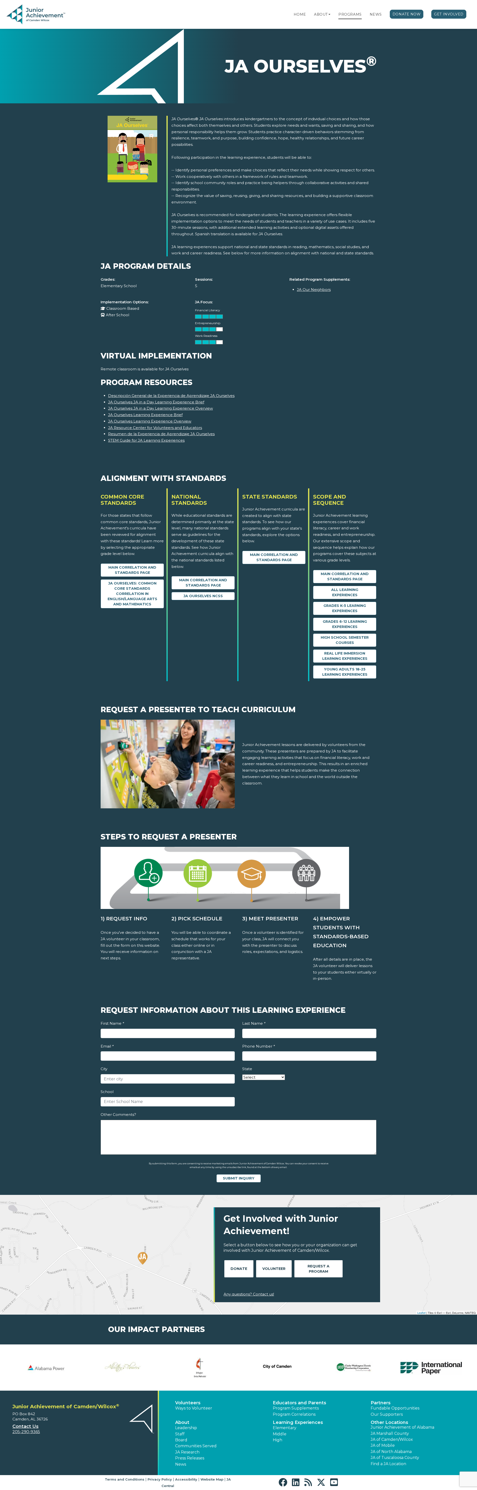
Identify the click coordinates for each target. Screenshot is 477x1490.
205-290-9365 (26, 1431)
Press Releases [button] (189, 1458)
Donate (239, 1268)
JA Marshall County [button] (390, 1433)
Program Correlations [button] (294, 1414)
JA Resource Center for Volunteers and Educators (155, 427)
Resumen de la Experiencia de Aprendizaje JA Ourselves (161, 433)
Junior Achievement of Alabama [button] (402, 1427)
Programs (349, 14)
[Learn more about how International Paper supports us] (431, 1367)
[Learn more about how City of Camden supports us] (277, 1367)
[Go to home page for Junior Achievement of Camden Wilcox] (36, 14)
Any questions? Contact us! (249, 1294)
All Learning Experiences (344, 592)
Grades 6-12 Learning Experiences (345, 624)
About (321, 14)
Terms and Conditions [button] (124, 1479)
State (247, 1068)
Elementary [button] (284, 1427)
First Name (112, 1023)
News (376, 14)
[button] (329, 14)
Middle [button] (279, 1434)
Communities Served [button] (196, 1446)
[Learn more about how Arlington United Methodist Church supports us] (200, 1367)
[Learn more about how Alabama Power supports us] (46, 1367)
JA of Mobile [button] (383, 1445)
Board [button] (181, 1440)
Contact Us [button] (25, 1426)
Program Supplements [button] (296, 1408)
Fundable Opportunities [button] (395, 1408)
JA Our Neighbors (314, 289)
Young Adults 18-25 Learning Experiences (344, 672)
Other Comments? (118, 1114)
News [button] (180, 1464)
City (104, 1068)
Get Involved (449, 14)
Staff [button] (180, 1434)
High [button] (277, 1440)
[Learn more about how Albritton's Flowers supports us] (123, 1367)
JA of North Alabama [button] (391, 1451)
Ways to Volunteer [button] (193, 1408)
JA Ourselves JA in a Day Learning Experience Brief (156, 402)
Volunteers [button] (187, 1403)
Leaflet (421, 1313)
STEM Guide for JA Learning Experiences (146, 440)
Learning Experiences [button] (298, 1422)
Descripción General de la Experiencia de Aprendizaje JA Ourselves (171, 395)
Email (107, 1046)
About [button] (182, 1422)
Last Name (253, 1023)
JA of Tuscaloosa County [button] (395, 1457)
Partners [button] (381, 1403)
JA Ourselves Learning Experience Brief (145, 414)
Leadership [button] (186, 1427)
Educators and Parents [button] (299, 1403)
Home (300, 14)
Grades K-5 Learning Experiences (344, 608)
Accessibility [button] (186, 1479)
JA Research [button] (187, 1452)
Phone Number (258, 1046)
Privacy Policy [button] (160, 1479)
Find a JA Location (388, 1463)
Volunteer (273, 1268)
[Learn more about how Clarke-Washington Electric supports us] (354, 1367)
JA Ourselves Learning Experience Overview (149, 421)
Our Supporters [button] (387, 1414)
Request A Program (318, 1269)
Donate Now (407, 14)
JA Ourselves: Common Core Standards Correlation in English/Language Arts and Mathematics (132, 593)
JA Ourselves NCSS (203, 596)
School (107, 1091)
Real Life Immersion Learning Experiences (344, 656)
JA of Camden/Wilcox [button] (392, 1439)
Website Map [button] (211, 1479)
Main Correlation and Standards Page (132, 570)
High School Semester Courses (345, 640)
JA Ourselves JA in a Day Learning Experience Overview (160, 408)
